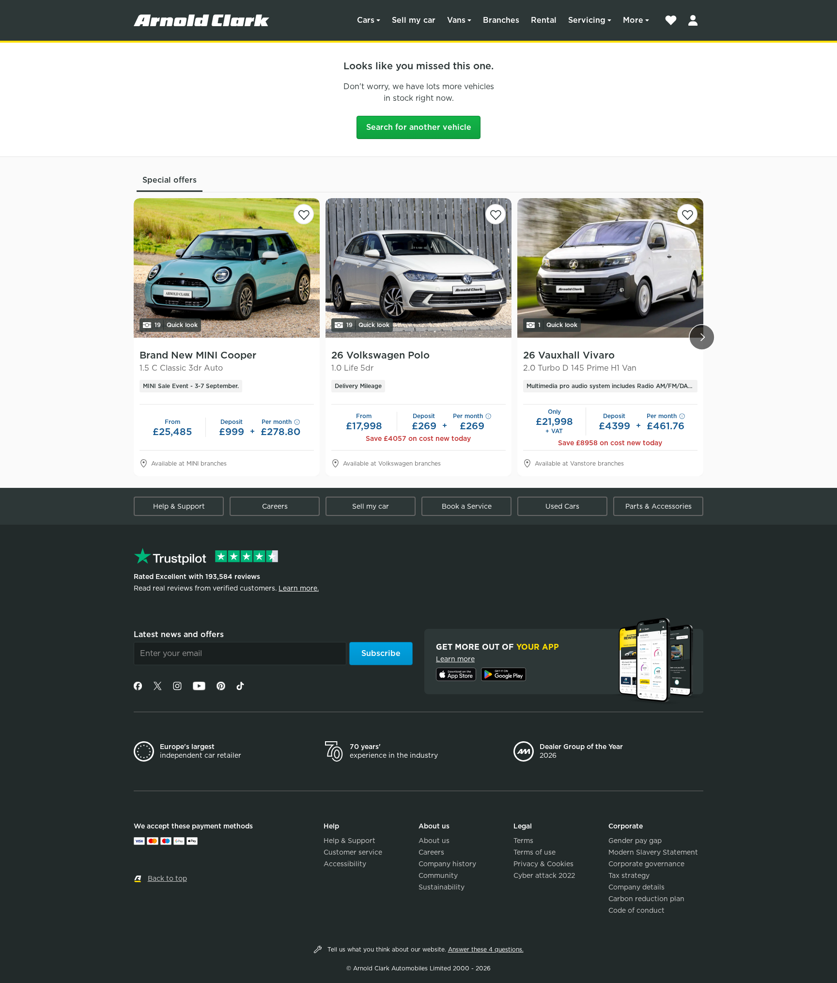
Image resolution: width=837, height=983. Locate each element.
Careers (275, 506)
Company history (447, 864)
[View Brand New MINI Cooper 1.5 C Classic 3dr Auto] (227, 268)
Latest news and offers (179, 634)
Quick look (176, 324)
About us (434, 840)
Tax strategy (629, 875)
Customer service (353, 852)
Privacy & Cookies (543, 864)
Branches (501, 20)
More (633, 20)
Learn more (455, 659)
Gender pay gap (635, 840)
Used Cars (562, 506)
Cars (365, 20)
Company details (636, 887)
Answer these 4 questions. (486, 949)
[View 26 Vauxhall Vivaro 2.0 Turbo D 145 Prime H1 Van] (610, 268)
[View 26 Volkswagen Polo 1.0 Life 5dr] (419, 268)
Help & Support (179, 506)
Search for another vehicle (418, 127)
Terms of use (534, 852)
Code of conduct (636, 910)
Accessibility (345, 864)
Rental (544, 20)
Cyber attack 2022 (544, 875)
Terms (523, 840)
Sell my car (413, 20)
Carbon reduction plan (646, 899)
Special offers (169, 180)
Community (438, 875)
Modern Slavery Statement (653, 852)
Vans (456, 20)
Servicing (586, 20)
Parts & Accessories (658, 506)
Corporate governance (646, 864)
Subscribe (381, 653)
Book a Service (467, 506)
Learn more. (299, 588)
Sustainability (441, 887)
